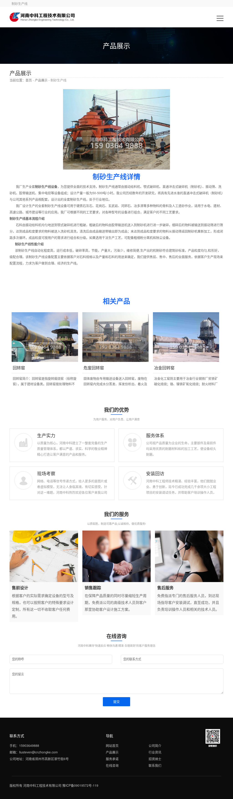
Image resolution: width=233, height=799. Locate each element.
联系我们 (155, 765)
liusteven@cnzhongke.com (38, 752)
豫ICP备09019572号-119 (80, 785)
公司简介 (155, 745)
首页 (28, 80)
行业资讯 (155, 752)
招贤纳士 (155, 758)
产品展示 (41, 80)
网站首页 (112, 745)
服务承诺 (112, 758)
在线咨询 (112, 765)
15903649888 (29, 745)
